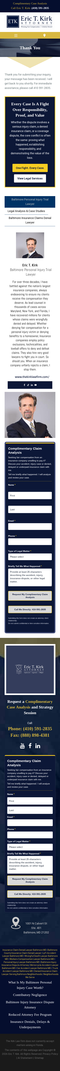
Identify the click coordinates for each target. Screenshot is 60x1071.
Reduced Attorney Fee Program (30, 1014)
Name (11, 485)
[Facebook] (24, 385)
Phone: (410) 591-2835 (30, 728)
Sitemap (39, 1057)
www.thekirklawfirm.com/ (32, 377)
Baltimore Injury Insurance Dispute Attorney (30, 1004)
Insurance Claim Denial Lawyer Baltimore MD (25, 950)
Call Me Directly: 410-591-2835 (30, 609)
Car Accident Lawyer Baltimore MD (34, 968)
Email (11, 521)
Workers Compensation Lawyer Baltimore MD (32, 959)
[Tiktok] (28, 385)
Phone (12, 536)
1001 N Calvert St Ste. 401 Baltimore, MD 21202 (36, 928)
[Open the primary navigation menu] (15, 35)
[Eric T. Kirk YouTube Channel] (22, 745)
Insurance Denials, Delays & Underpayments (30, 1024)
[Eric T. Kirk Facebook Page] (30, 745)
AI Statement (25, 1057)
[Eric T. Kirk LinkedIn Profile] (38, 745)
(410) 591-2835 (40, 8)
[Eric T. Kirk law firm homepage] (30, 22)
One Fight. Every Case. (30, 168)
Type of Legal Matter (19, 551)
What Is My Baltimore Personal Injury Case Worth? (30, 985)
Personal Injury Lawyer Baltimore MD (22, 962)
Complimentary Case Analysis (30, 3)
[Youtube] (35, 385)
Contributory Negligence (30, 995)
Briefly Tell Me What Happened (25, 566)
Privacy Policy (50, 1053)
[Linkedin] (32, 385)
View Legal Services (30, 178)
